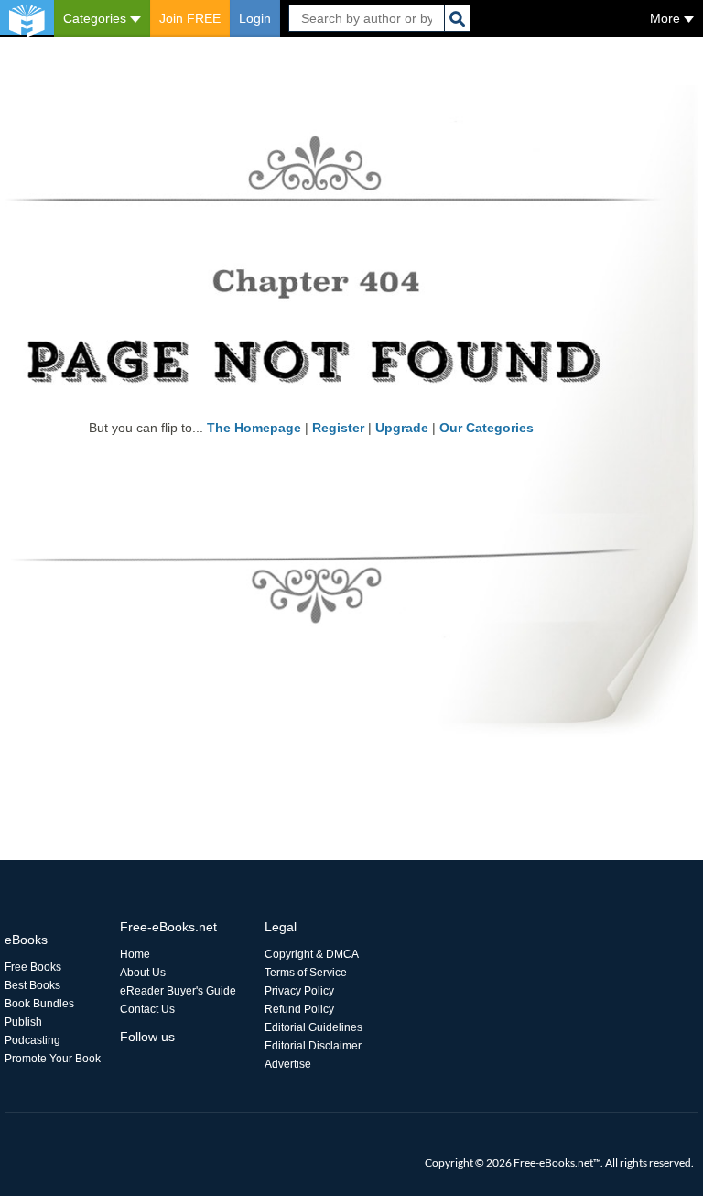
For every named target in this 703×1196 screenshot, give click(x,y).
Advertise (288, 1064)
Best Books (32, 985)
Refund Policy (299, 1009)
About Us (143, 972)
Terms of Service (306, 972)
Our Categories (486, 427)
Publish (23, 1022)
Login (255, 18)
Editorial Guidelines (313, 1027)
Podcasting (32, 1040)
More (667, 18)
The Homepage (254, 427)
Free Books (33, 967)
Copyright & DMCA (312, 954)
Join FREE (190, 18)
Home (135, 954)
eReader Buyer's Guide (178, 990)
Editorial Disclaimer (313, 1045)
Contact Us (147, 1009)
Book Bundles (39, 1003)
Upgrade (401, 427)
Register (338, 427)
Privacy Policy (299, 990)
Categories (96, 18)
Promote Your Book (53, 1058)
